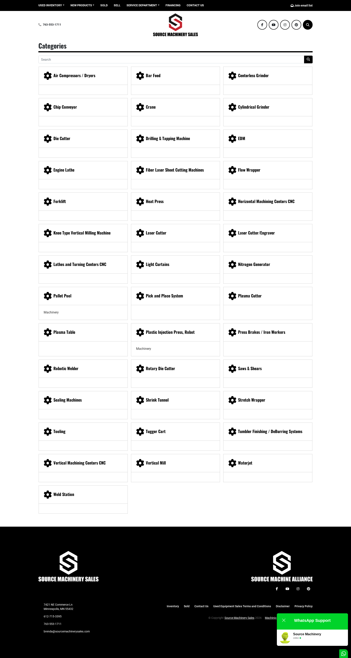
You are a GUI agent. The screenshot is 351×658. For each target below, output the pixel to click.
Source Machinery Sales (239, 617)
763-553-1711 (52, 24)
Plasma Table (64, 332)
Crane (151, 107)
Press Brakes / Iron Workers (261, 332)
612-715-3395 (53, 616)
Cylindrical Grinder (253, 107)
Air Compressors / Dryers (74, 75)
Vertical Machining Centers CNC (79, 463)
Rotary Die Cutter (160, 368)
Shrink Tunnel (157, 400)
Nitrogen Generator (254, 264)
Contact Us (195, 5)
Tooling (59, 431)
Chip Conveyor (65, 107)
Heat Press (155, 201)
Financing (173, 5)
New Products (81, 5)
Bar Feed (153, 75)
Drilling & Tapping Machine (168, 138)
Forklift (59, 201)
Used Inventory (50, 5)
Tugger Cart (156, 431)
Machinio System (275, 617)
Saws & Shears (250, 368)
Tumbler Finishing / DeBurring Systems (270, 431)
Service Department (142, 5)
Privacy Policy (304, 606)
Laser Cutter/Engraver (256, 233)
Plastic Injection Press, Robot (170, 332)
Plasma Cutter (250, 296)
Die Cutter (61, 138)
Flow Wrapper (249, 170)
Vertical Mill (156, 463)
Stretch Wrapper (251, 400)
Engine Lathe (63, 170)
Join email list (303, 5)
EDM (241, 138)
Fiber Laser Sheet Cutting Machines (175, 170)
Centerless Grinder (253, 75)
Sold (104, 5)
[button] (82, 5)
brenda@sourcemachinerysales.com (67, 631)
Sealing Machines (67, 400)
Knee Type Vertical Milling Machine (81, 233)
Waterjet (245, 463)
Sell (117, 5)
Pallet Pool (62, 296)
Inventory (173, 606)
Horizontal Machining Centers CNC (266, 201)
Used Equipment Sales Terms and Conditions (242, 606)
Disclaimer (283, 606)
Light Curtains (157, 264)
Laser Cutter (156, 233)
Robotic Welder (65, 368)
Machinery (51, 312)
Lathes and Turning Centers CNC (79, 264)
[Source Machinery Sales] (68, 566)
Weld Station (63, 494)
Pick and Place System (164, 296)
